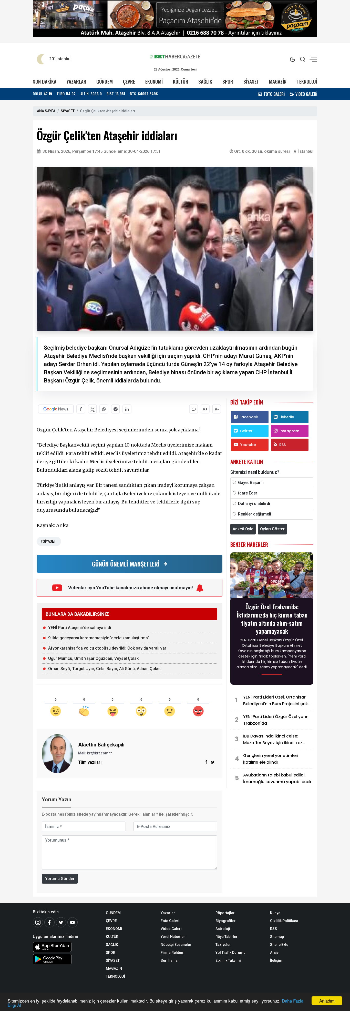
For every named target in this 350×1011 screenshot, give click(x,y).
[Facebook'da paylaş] (80, 409)
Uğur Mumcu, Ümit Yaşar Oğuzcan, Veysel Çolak (93, 658)
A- (217, 409)
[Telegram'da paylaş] (115, 409)
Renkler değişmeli (254, 514)
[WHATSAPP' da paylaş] (103, 409)
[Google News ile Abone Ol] (56, 409)
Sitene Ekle (279, 945)
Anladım (327, 1000)
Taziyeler (223, 945)
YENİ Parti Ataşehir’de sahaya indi (79, 627)
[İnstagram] (38, 922)
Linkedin (287, 417)
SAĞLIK (205, 81)
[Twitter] (61, 922)
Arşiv (274, 953)
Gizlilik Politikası (284, 921)
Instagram (289, 430)
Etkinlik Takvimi (228, 960)
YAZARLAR (76, 81)
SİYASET (251, 81)
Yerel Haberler (173, 937)
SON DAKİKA (44, 81)
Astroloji (222, 929)
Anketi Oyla (243, 529)
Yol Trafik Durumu (230, 953)
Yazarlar (168, 913)
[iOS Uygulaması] (65, 947)
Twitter (246, 430)
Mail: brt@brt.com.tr (95, 753)
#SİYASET (48, 541)
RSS (282, 444)
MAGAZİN (277, 81)
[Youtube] (72, 922)
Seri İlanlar (170, 960)
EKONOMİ (154, 81)
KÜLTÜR (180, 81)
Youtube (248, 444)
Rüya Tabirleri (227, 937)
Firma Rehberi (172, 953)
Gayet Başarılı (251, 482)
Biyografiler (225, 921)
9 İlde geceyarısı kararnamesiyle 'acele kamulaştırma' (98, 637)
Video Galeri (171, 929)
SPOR (227, 81)
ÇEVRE (129, 81)
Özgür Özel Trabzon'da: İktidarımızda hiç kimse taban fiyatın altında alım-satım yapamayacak (271, 618)
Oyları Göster (272, 529)
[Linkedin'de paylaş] (126, 409)
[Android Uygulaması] (65, 959)
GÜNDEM (104, 81)
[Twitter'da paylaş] (92, 409)
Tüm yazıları (89, 762)
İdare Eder (247, 493)
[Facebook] (49, 922)
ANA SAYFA (46, 111)
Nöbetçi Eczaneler (176, 945)
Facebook (249, 417)
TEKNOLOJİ (307, 81)
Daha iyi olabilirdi (254, 503)
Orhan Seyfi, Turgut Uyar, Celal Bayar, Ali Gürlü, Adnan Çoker (104, 668)
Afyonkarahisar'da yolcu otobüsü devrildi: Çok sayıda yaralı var (107, 648)
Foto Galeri (170, 921)
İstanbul (305, 151)
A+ (205, 409)
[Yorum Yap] (193, 409)
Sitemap (277, 937)
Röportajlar (225, 913)
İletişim (276, 960)
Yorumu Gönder (60, 878)
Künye (275, 913)
